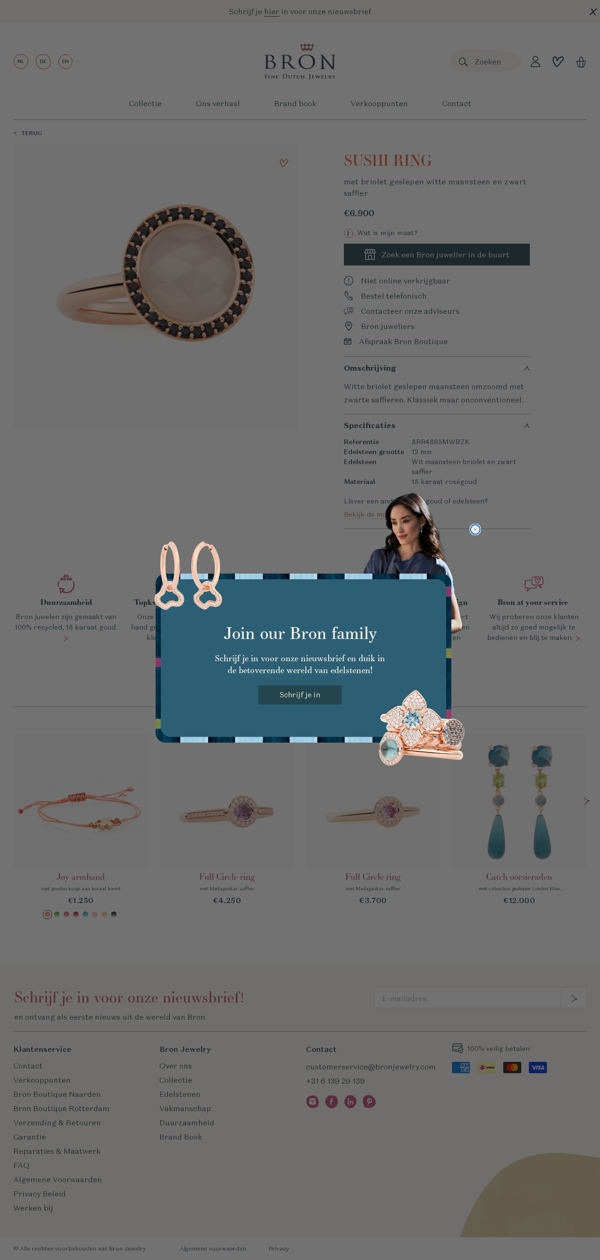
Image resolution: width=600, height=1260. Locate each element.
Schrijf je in (300, 694)
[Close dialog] (475, 529)
